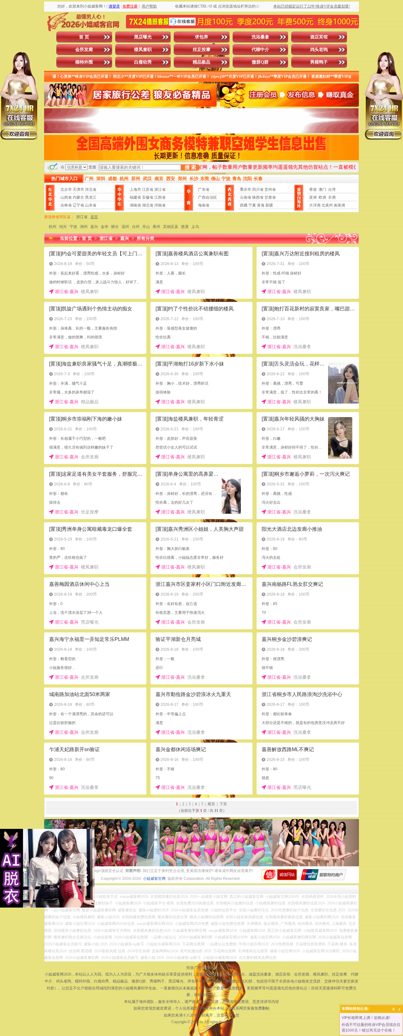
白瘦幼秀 (143, 62)
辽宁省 (78, 205)
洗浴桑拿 (260, 37)
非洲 (332, 197)
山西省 (66, 197)
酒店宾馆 (319, 37)
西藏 (243, 205)
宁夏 (252, 205)
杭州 (52, 226)
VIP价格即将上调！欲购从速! (366, 1018)
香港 (313, 189)
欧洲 (322, 197)
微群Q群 (260, 62)
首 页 (84, 37)
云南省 (245, 197)
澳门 (322, 189)
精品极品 (201, 62)
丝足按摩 (201, 49)
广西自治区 (207, 197)
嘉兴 (94, 226)
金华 (104, 226)
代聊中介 (260, 49)
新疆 (269, 205)
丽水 (115, 226)
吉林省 (66, 205)
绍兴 (63, 226)
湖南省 (135, 205)
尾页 (211, 804)
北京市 (66, 189)
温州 (125, 226)
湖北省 (147, 205)
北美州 (327, 205)
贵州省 (270, 189)
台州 (135, 226)
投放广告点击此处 (201, 967)
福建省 (135, 197)
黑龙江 (90, 197)
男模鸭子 (319, 62)
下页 (223, 804)
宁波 (73, 226)
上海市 (135, 189)
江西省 (160, 197)
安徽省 (147, 197)
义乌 (195, 226)
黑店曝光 (143, 37)
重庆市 (245, 189)
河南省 (160, 205)
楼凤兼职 (143, 49)
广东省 (203, 189)
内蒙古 (78, 197)
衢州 (156, 226)
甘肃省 (270, 197)
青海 (260, 205)
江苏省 (147, 189)
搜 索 (190, 167)
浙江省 (160, 189)
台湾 (332, 189)
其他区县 (170, 226)
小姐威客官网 (154, 878)
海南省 (203, 205)
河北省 (90, 189)
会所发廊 (84, 49)
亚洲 (313, 197)
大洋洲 (315, 205)
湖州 (84, 226)
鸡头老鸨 (319, 49)
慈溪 (185, 226)
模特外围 (84, 62)
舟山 (146, 226)
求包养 (201, 37)
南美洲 (339, 205)
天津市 (78, 189)
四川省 (258, 189)
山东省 (90, 205)
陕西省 (258, 197)
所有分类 (145, 238)
